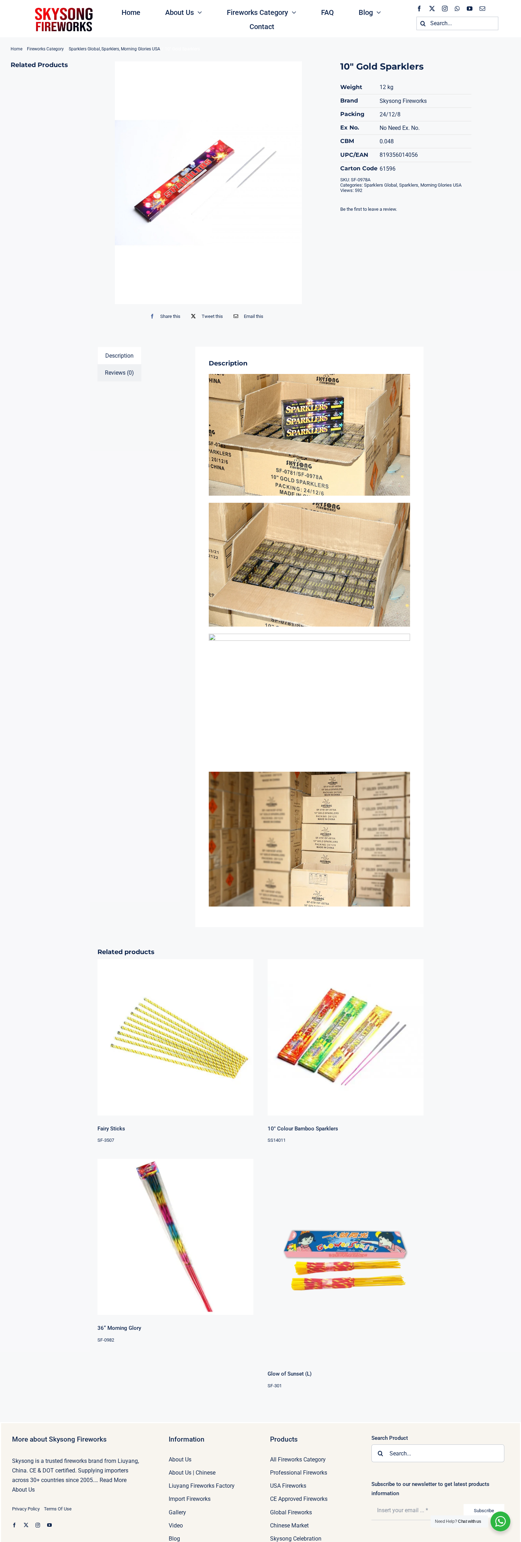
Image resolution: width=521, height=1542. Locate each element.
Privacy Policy (26, 1508)
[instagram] (445, 8)
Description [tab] (119, 355)
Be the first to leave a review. (368, 209)
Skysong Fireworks (403, 101)
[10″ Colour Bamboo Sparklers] (346, 1037)
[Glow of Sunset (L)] (346, 1260)
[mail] (482, 8)
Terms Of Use (58, 1508)
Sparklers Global (380, 185)
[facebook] (419, 8)
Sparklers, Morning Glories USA (430, 185)
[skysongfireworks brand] (62, 7)
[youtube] (469, 8)
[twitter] (432, 8)
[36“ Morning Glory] (175, 1237)
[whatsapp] (457, 8)
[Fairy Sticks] (175, 1037)
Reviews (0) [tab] (119, 372)
